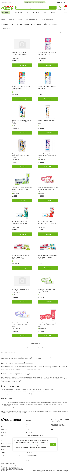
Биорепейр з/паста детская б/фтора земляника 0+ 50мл (21, 121)
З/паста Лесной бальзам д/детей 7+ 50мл (20, 290)
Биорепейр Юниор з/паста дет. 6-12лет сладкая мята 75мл (22, 188)
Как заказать (4, 424)
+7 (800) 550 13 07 (60, 419)
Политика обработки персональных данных (11, 467)
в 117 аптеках (42, 193)
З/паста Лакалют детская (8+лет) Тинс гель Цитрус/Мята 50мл (48, 256)
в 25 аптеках (16, 92)
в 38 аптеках (16, 294)
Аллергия (18, 12)
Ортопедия (29, 452)
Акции (3, 452)
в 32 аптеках (42, 261)
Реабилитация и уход (32, 461)
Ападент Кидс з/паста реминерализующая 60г (20, 53)
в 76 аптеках (16, 328)
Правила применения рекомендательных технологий (10, 465)
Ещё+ (65, 12)
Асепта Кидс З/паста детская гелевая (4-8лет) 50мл (21, 87)
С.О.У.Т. (2, 471)
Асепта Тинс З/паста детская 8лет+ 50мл (47, 87)
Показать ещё (34, 343)
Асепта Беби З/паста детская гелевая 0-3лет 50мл (47, 53)
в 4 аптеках (42, 227)
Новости (3, 432)
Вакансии (3, 429)
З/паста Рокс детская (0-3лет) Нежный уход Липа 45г (21, 323)
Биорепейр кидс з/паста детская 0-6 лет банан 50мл (20, 154)
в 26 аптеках (16, 193)
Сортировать (64, 32)
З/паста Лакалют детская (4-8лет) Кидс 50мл (20, 256)
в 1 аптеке (16, 58)
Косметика (55, 12)
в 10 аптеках (42, 159)
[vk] (52, 429)
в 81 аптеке (16, 227)
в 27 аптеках (42, 58)
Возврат (3, 438)
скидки (6, 12)
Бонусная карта (5, 446)
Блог (2, 426)
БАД (27, 12)
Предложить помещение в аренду (10, 455)
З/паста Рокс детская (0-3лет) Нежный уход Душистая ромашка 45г (47, 290)
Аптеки (3, 449)
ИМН (45, 12)
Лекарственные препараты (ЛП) (34, 435)
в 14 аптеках (42, 125)
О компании (4, 458)
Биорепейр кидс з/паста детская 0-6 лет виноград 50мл (47, 154)
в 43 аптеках (16, 261)
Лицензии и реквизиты (7, 441)
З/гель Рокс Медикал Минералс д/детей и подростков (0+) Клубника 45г (48, 188)
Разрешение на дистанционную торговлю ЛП (11, 468)
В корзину (22, 65)
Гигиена (36, 12)
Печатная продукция (31, 455)
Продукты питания (31, 458)
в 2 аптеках (16, 159)
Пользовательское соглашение (8, 466)
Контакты (3, 435)
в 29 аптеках (42, 92)
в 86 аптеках (42, 294)
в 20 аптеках (42, 328)
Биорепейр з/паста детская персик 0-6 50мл (46, 121)
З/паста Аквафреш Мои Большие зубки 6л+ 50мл (20, 222)
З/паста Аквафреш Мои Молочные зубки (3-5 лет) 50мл (47, 222)
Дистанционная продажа (8, 443)
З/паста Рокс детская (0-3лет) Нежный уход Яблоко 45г (47, 323)
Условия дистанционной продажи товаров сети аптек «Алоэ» (12, 470)
